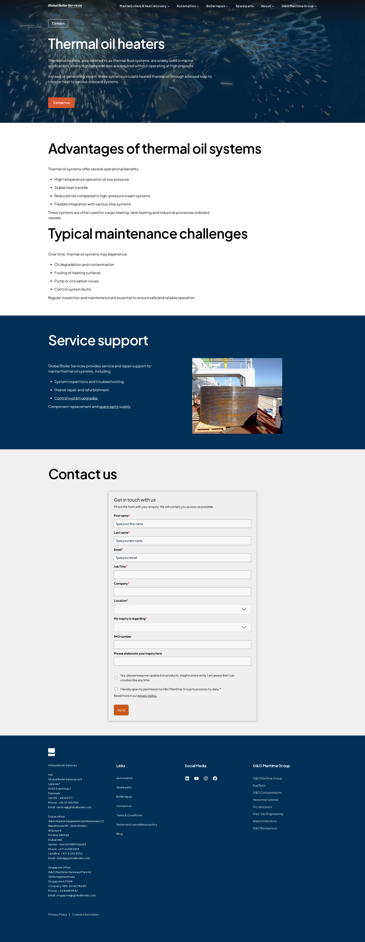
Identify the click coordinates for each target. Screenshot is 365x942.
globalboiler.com (80, 807)
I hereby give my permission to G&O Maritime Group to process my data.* (170, 689)
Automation (124, 778)
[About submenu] (273, 6)
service (61, 807)
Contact (58, 23)
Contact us (61, 102)
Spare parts (124, 787)
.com (92, 895)
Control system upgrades (76, 398)
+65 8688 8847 (68, 890)
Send (121, 710)
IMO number (122, 636)
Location (121, 600)
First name (122, 515)
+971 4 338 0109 (68, 849)
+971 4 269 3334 (71, 853)
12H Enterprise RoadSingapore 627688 (70, 876)
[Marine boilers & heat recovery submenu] (168, 6)
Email (118, 549)
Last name (122, 532)
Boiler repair (124, 796)
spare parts (109, 406)
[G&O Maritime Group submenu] (316, 6)
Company (121, 583)
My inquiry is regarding (130, 618)
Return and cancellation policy (136, 824)
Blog (119, 833)
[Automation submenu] (198, 6)
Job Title (120, 566)
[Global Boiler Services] (65, 6)
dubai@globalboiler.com (73, 858)
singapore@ (64, 895)
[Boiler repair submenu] (227, 6)
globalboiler (81, 895)
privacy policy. (147, 695)
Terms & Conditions (129, 815)
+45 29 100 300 (68, 802)
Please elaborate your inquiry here (138, 653)
